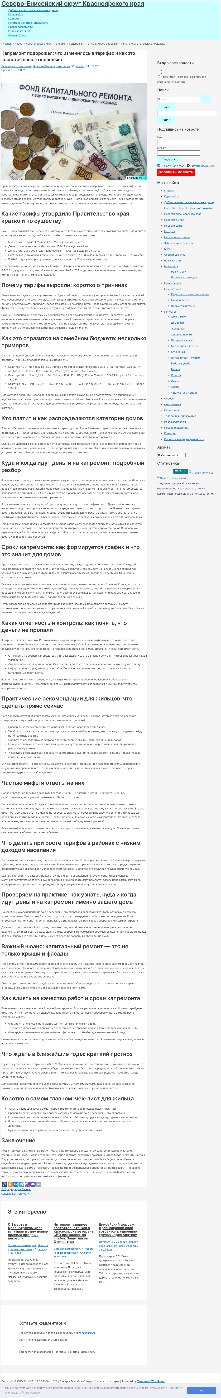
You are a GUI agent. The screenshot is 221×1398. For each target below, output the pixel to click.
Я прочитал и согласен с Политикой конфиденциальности (58, 1351)
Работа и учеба (180, 363)
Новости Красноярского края (51, 66)
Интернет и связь (182, 340)
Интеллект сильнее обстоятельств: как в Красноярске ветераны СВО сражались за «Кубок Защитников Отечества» (74, 1233)
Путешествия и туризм (185, 357)
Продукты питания (183, 306)
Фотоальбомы (17, 35)
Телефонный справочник (180, 416)
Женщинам (178, 328)
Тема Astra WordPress (151, 1381)
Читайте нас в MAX (173, 166)
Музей (168, 249)
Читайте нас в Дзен (202, 166)
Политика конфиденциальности (28, 22)
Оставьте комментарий (16, 66)
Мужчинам (178, 352)
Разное (175, 369)
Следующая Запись (15, 1193)
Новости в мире (174, 219)
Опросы (169, 398)
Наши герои (178, 271)
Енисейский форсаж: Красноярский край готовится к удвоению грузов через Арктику (118, 1229)
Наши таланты (173, 260)
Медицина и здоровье (185, 346)
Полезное (170, 311)
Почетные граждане (184, 277)
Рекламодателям (19, 31)
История (169, 231)
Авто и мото (178, 316)
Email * (161, 147)
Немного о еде (173, 289)
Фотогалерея (172, 404)
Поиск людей (172, 283)
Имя (159, 137)
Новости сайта (173, 225)
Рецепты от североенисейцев (190, 294)
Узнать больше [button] (30, 1392)
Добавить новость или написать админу (33, 10)
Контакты (14, 18)
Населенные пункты (177, 237)
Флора (175, 386)
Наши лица (171, 266)
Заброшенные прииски (178, 243)
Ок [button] (201, 1390)
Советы (176, 375)
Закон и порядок (181, 334)
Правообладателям (20, 26)
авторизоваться (85, 1332)
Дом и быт (177, 322)
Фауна (175, 381)
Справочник (172, 410)
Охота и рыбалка (174, 254)
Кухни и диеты (180, 300)
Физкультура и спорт (184, 392)
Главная (169, 190)
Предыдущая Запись (16, 1189)
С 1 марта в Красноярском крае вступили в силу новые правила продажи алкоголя (28, 1231)
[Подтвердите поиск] (206, 99)
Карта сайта (15, 14)
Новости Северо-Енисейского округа (188, 208)
